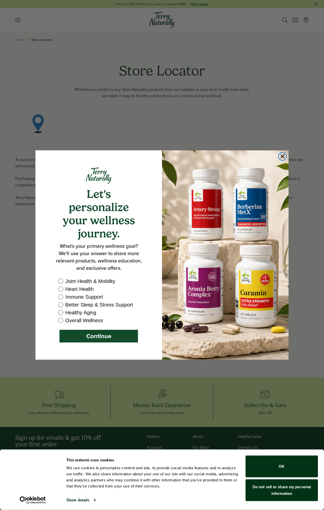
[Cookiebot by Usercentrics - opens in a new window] (33, 500)
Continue (98, 336)
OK (282, 466)
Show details (77, 500)
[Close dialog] (282, 156)
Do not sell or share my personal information (282, 489)
